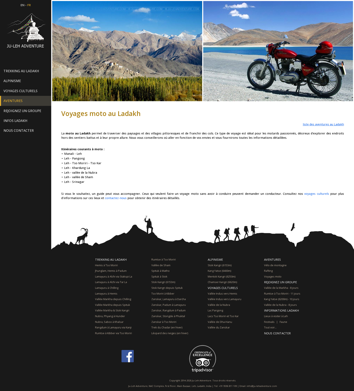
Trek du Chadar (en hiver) (166, 327)
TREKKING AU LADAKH (111, 259)
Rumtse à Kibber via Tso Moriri (113, 333)
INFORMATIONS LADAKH (281, 310)
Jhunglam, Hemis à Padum (111, 271)
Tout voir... (270, 327)
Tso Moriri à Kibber (162, 293)
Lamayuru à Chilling (106, 288)
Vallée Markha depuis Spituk (112, 305)
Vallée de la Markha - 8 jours (281, 288)
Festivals (269, 322)
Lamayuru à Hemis (106, 293)
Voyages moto (272, 276)
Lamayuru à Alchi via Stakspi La (113, 276)
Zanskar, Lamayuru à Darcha (168, 299)
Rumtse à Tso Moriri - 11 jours (282, 293)
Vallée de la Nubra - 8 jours (280, 305)
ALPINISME (215, 259)
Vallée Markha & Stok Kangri (112, 310)
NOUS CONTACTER (18, 130)
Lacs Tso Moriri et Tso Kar (223, 316)
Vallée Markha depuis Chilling (113, 299)
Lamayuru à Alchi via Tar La (111, 282)
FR (29, 5)
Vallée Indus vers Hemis (222, 293)
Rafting (268, 271)
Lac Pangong (215, 310)
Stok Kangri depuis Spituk (167, 288)
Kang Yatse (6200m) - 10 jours (281, 299)
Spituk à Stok (159, 276)
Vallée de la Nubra (219, 305)
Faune (283, 322)
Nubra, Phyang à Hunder (110, 316)
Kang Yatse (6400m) (219, 271)
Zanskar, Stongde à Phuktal (168, 316)
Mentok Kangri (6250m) (221, 276)
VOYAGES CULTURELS (223, 288)
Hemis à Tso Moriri (106, 265)
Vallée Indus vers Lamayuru (224, 299)
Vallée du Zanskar (219, 327)
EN (22, 5)
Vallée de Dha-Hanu (220, 322)
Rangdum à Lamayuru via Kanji (113, 327)
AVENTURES (272, 259)
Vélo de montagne (275, 265)
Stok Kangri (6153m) (163, 282)
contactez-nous (116, 198)
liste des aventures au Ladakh (323, 124)
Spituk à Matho (160, 271)
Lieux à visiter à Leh (276, 316)
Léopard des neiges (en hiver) (169, 333)
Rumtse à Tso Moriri (163, 259)
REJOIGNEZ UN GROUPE (280, 282)
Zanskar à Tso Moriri (163, 322)
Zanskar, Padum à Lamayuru (168, 305)
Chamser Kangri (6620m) (222, 282)
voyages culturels (316, 194)
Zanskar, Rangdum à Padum (168, 310)
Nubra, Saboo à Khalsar (109, 322)
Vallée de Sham (160, 265)
